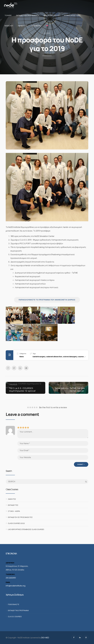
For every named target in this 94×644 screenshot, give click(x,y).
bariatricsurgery (39, 356)
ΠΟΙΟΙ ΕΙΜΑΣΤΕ (13, 604)
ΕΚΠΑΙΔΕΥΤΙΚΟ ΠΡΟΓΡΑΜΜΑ (18, 610)
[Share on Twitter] (14, 368)
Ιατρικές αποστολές (72, 15)
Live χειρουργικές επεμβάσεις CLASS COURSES (26, 529)
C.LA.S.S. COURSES (15, 616)
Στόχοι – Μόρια (14, 511)
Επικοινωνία (36, 26)
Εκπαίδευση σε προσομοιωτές (20, 517)
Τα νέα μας (22, 26)
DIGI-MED (45, 637)
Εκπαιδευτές (13, 505)
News (48, 33)
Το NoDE (8, 15)
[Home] (11, 5)
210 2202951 (11, 578)
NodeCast (9, 26)
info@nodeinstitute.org (15, 585)
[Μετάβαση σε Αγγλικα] (46, 26)
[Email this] (26, 368)
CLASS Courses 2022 (16, 523)
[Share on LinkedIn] (20, 368)
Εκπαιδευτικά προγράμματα (27, 15)
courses (81, 356)
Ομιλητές (12, 499)
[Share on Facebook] (8, 368)
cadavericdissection (54, 356)
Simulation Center (51, 15)
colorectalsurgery (70, 356)
